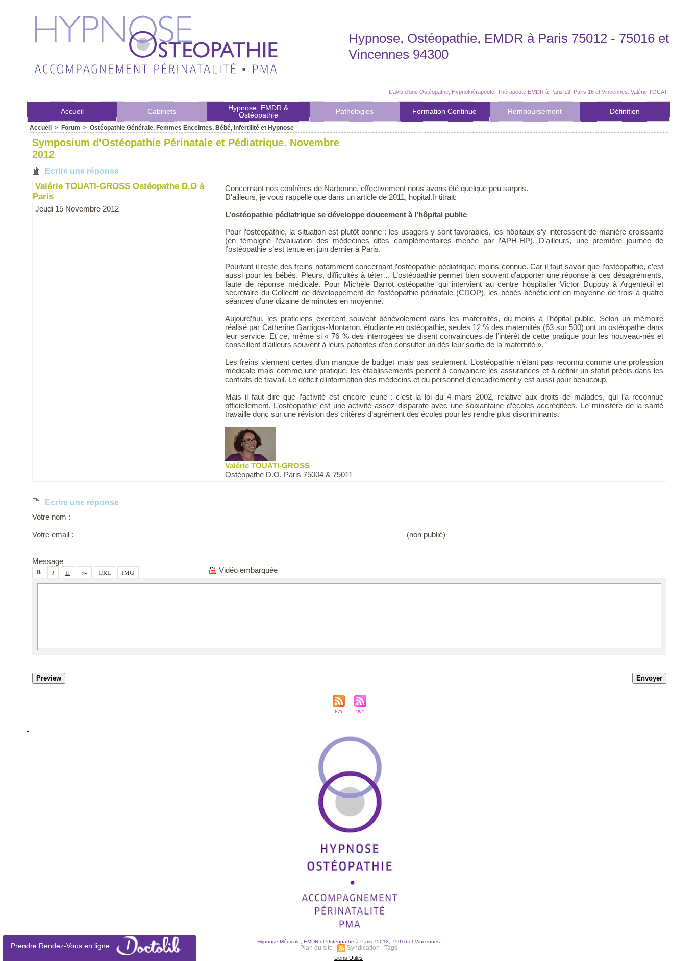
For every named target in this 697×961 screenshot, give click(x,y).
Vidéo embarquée (247, 570)
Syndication (363, 947)
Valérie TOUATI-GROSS (267, 465)
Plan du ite (316, 947)
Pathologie (355, 111)
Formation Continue (444, 111)
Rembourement (535, 111)
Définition (625, 111)
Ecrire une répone (81, 171)
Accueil (72, 111)
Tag (390, 947)
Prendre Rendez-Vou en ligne (60, 946)
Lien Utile (348, 958)
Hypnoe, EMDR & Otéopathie (258, 111)
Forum (70, 127)
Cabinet (161, 111)
